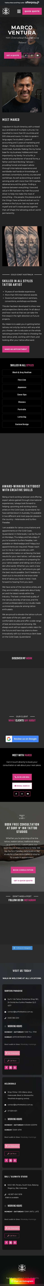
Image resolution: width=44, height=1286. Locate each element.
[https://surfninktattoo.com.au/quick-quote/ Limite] (33, 937)
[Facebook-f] (26, 55)
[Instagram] (31, 55)
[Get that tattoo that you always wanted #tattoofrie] (33, 924)
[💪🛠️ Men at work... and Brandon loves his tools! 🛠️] (11, 924)
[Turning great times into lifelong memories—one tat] (33, 911)
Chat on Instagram (23, 1281)
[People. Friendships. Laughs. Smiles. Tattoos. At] (11, 937)
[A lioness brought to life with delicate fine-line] (11, 911)
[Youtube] (37, 55)
